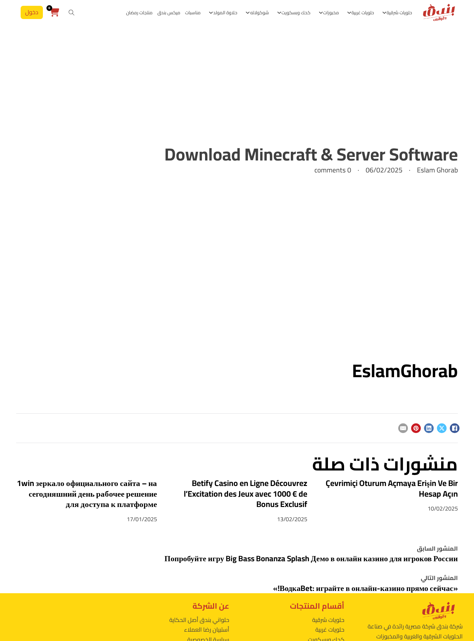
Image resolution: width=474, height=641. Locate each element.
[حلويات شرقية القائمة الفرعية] (384, 12)
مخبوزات (331, 12)
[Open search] (71, 12)
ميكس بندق (168, 12)
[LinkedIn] (429, 428)
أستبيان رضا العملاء (206, 629)
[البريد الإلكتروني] (403, 428)
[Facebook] (454, 428)
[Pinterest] (416, 428)
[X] (442, 428)
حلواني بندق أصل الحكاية (199, 620)
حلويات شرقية (399, 12)
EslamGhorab (405, 370)
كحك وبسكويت (296, 12)
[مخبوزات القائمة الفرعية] (321, 12)
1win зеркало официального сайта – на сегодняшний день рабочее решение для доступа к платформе (87, 493)
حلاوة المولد (225, 12)
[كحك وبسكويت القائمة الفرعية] (279, 12)
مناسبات (193, 12)
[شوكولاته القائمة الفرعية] (247, 12)
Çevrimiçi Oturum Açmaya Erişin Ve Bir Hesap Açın (392, 488)
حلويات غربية (362, 12)
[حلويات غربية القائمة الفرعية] (349, 12)
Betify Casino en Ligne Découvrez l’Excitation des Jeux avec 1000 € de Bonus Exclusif (245, 493)
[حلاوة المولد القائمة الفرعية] (211, 12)
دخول (31, 12)
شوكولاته (259, 12)
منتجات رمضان (139, 12)
